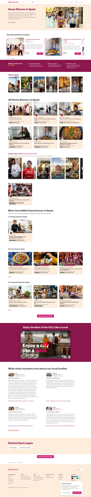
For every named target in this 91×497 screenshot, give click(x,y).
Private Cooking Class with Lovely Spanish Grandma (19, 144)
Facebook (61, 476)
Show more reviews (13, 430)
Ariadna (59, 374)
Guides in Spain (13, 447)
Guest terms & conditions (26, 478)
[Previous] (79, 58)
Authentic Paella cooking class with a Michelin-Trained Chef (68, 144)
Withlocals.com (13, 487)
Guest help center (24, 476)
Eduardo (22, 374)
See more (15, 176)
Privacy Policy (19, 487)
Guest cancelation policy (26, 477)
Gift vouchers (11, 481)
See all (9, 276)
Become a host (36, 480)
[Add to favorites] (30, 103)
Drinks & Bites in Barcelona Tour (42, 268)
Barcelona (12, 90)
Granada (75, 90)
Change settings (66, 492)
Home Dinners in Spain (25, 447)
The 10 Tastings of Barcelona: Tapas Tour (18, 268)
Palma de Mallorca (37, 89)
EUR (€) (78, 469)
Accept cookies (77, 492)
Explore (40, 53)
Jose (59, 408)
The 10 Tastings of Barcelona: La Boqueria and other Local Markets (71, 269)
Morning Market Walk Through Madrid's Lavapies (69, 303)
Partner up (10, 483)
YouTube (60, 478)
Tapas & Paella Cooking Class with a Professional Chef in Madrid (17, 237)
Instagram (61, 477)
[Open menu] (81, 2)
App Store (48, 476)
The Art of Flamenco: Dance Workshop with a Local (45, 119)
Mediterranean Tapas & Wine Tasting (18, 302)
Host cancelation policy (38, 477)
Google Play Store (49, 477)
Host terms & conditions (38, 478)
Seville (49, 90)
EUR (71, 2)
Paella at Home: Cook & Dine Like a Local (44, 143)
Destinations (10, 480)
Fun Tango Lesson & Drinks (15, 118)
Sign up (77, 2)
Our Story (10, 476)
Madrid (24, 90)
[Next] (82, 58)
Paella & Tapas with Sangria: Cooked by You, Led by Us (19, 200)
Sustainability (11, 478)
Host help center (36, 476)
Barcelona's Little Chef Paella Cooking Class (70, 118)
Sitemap (27, 487)
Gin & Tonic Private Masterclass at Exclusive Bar (44, 303)
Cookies (23, 487)
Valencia (62, 90)
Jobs (9, 477)
